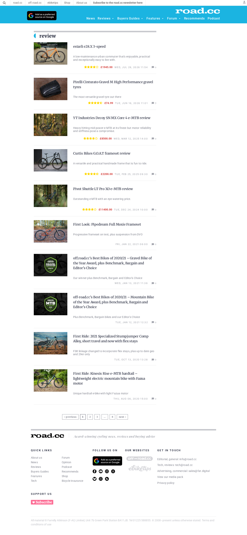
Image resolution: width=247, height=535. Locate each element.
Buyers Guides (40, 471)
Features (36, 476)
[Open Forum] (179, 18)
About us (36, 457)
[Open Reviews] (112, 18)
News (34, 462)
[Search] (4, 3)
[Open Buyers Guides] (142, 18)
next (121, 416)
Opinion (66, 462)
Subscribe (44, 502)
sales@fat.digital (199, 470)
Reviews (36, 466)
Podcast (67, 466)
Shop (65, 476)
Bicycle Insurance (72, 480)
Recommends (70, 471)
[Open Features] (162, 18)
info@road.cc (187, 459)
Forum (66, 457)
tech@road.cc (184, 465)
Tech (34, 480)
